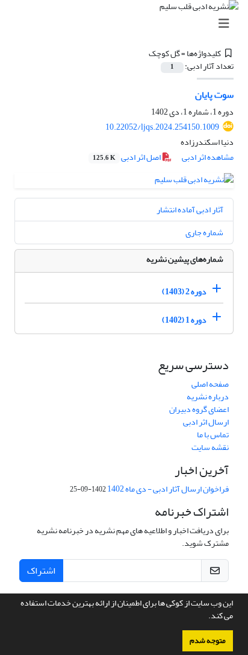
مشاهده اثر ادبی (208, 157)
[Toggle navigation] (127, 24)
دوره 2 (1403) (184, 291)
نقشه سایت (210, 447)
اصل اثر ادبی (127, 157)
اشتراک (41, 571)
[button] (205, 617)
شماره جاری (204, 232)
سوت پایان (214, 95)
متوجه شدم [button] (208, 640)
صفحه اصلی (210, 384)
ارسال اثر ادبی (206, 422)
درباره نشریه (208, 396)
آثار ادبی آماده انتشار (190, 209)
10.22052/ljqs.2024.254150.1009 (162, 127)
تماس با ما (213, 434)
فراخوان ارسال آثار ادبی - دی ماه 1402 (168, 489)
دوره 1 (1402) (184, 320)
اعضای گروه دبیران (199, 409)
